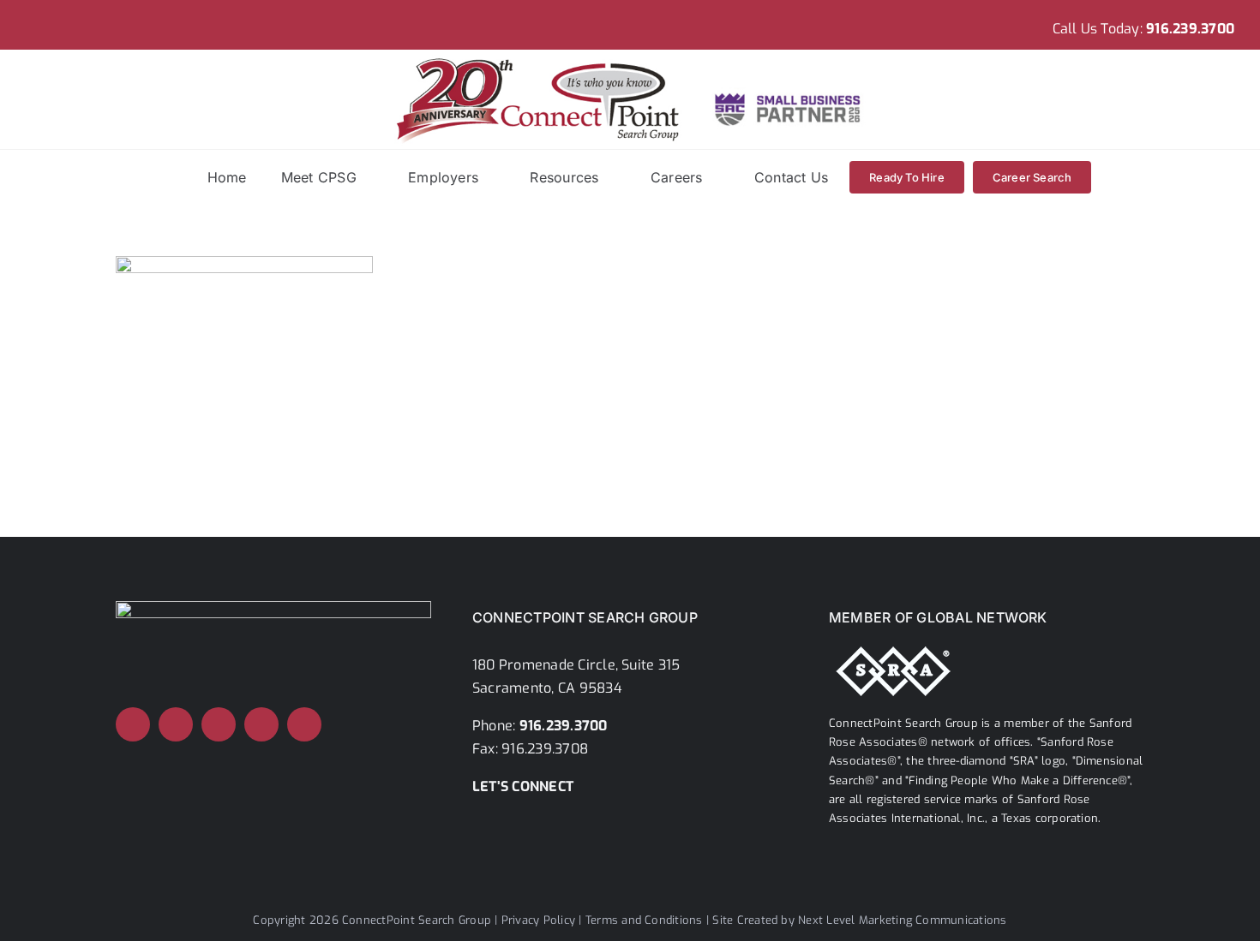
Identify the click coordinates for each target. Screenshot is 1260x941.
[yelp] (304, 724)
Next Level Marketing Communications (902, 920)
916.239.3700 (1190, 29)
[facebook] (133, 724)
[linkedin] (261, 724)
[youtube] (218, 724)
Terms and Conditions (644, 920)
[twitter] (176, 724)
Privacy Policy (538, 920)
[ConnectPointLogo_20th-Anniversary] (630, 56)
